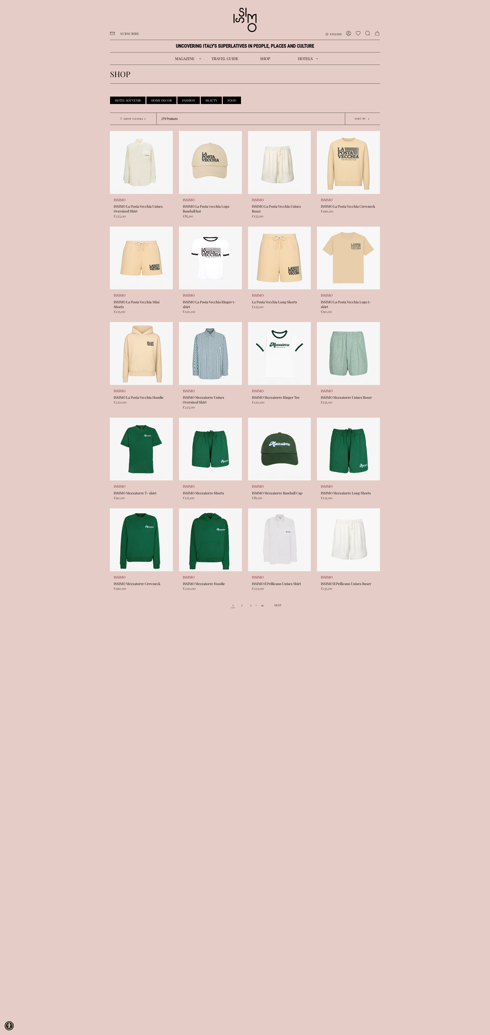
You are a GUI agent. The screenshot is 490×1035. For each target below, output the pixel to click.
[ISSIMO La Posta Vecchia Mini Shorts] (141, 258)
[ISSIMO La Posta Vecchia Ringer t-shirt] (210, 258)
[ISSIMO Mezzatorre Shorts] (210, 449)
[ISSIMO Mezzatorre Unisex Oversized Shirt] (210, 353)
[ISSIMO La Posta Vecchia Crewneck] (348, 162)
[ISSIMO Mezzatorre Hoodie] (210, 539)
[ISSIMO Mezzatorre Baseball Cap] (279, 449)
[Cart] (377, 33)
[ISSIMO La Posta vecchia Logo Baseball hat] (210, 162)
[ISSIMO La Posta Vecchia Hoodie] (141, 353)
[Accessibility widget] (9, 1025)
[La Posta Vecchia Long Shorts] (279, 258)
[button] (185, 58)
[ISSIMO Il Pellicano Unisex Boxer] (348, 539)
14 (262, 605)
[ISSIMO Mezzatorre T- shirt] (141, 449)
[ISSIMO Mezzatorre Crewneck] (141, 539)
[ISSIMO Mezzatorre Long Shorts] (348, 449)
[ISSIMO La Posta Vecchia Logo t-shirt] (348, 258)
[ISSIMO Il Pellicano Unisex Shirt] (279, 539)
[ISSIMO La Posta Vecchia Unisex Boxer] (279, 162)
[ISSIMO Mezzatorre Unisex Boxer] (348, 353)
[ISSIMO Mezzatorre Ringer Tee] (279, 353)
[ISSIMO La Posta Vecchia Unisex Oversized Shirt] (141, 162)
